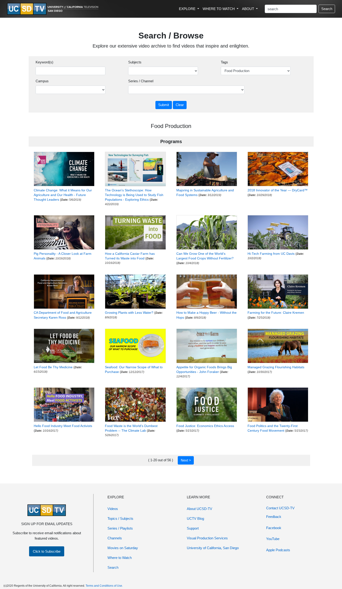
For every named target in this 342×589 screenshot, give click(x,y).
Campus (42, 81)
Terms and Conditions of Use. (104, 585)
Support (193, 528)
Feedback (273, 517)
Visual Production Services (207, 538)
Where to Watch (119, 558)
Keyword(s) (44, 62)
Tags (224, 62)
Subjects (134, 62)
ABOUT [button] (248, 9)
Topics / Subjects (120, 518)
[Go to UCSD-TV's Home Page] (53, 9)
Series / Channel (140, 81)
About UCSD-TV (199, 509)
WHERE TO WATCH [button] (219, 9)
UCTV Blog (195, 518)
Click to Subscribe (46, 551)
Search (326, 9)
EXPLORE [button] (187, 9)
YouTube (272, 539)
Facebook (273, 528)
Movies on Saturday (122, 548)
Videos (112, 509)
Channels (114, 538)
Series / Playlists (120, 528)
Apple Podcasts (278, 550)
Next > (186, 460)
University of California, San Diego (213, 548)
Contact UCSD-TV (280, 508)
